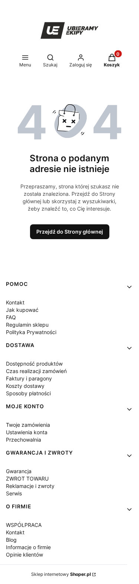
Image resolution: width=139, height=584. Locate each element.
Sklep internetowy (61, 574)
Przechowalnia (23, 439)
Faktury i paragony (29, 378)
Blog (11, 540)
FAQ (11, 317)
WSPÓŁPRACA (24, 525)
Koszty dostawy (25, 386)
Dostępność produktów (34, 363)
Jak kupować (22, 310)
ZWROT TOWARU (27, 478)
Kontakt (15, 302)
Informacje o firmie (28, 547)
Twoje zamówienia (28, 425)
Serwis (14, 493)
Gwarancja (19, 471)
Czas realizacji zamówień (36, 371)
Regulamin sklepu (27, 324)
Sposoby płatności (28, 393)
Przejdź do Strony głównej (69, 231)
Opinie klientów (24, 554)
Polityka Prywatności (31, 332)
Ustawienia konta (26, 432)
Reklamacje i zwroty (30, 486)
